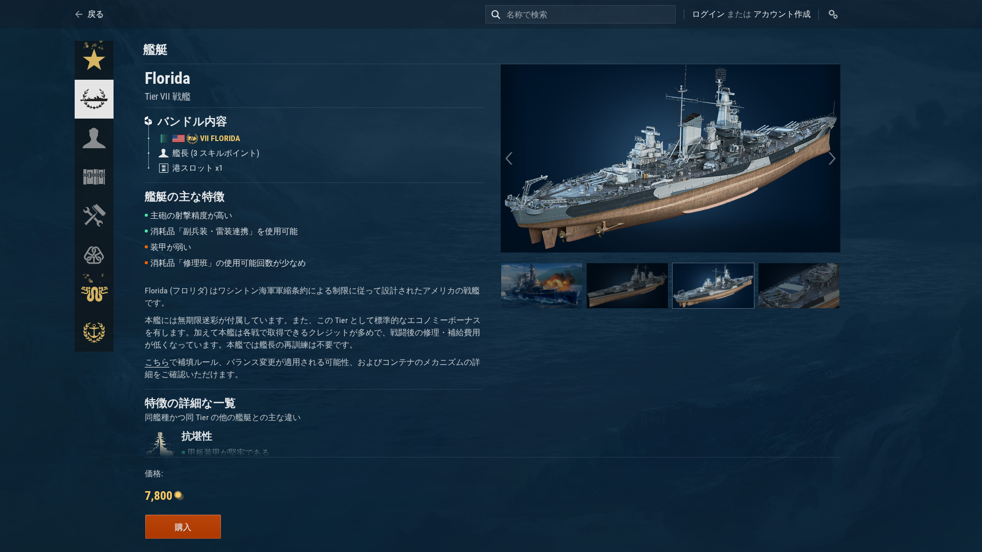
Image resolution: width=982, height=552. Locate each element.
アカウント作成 (782, 14)
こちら (157, 362)
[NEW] (94, 60)
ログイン (708, 14)
